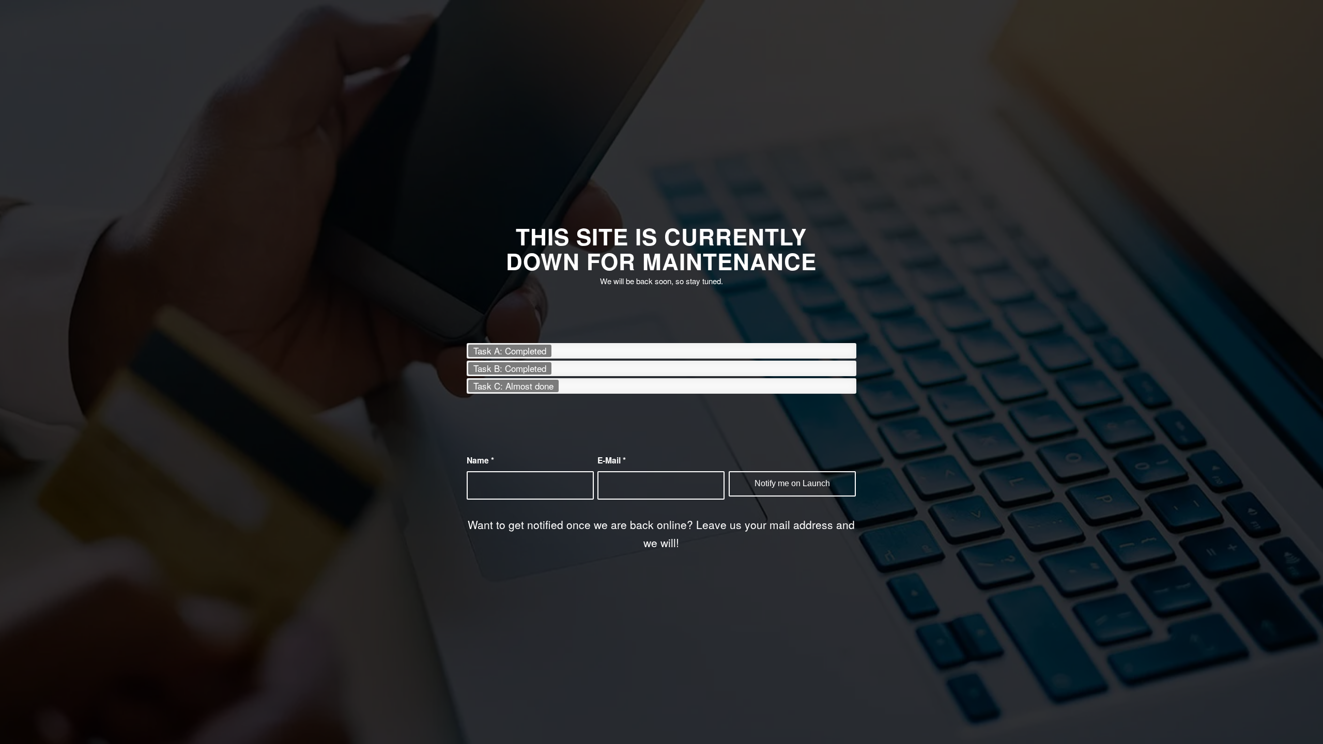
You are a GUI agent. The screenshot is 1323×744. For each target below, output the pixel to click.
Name (480, 460)
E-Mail (611, 460)
